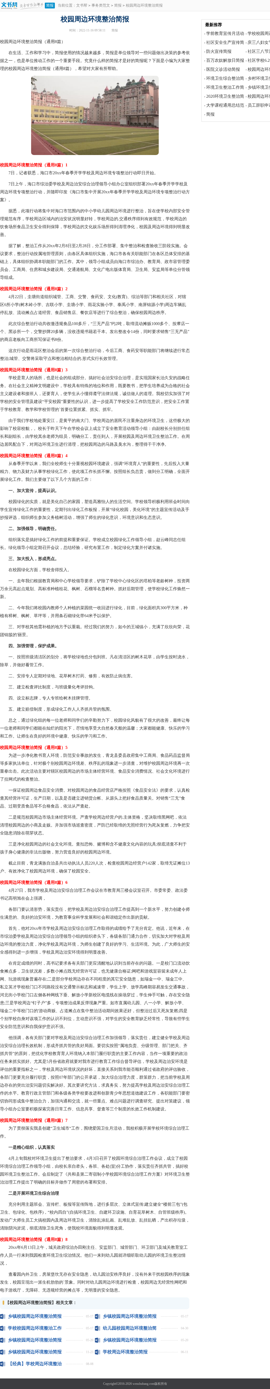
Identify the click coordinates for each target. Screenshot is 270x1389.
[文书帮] (22, 6)
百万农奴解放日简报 (225, 60)
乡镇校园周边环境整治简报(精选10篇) (130, 1340)
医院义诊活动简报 (223, 69)
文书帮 (81, 5)
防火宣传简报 (219, 51)
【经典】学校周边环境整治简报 (35, 1363)
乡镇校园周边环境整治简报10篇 (130, 1316)
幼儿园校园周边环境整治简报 (130, 1328)
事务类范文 (100, 5)
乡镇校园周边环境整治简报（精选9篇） (35, 1351)
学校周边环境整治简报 (125, 1351)
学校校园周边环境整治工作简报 (35, 1328)
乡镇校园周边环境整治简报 (35, 1316)
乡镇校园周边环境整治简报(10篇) (35, 1340)
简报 (50, 5)
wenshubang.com (144, 1384)
